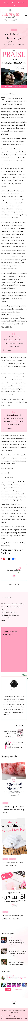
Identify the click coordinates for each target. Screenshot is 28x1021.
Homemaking (12, 859)
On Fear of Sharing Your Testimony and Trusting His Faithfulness (16, 942)
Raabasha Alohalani (14, 42)
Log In (14, 5)
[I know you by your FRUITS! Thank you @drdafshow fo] (14, 985)
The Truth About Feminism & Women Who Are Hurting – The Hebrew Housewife (13, 607)
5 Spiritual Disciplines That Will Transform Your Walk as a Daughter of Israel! (14, 809)
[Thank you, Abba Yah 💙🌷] (19, 985)
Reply (3, 621)
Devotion (14, 29)
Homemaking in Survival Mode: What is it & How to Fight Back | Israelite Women (18, 953)
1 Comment (21, 44)
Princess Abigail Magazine (11, 1016)
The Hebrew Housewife (18, 1010)
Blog (2, 1016)
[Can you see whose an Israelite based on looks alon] (9, 985)
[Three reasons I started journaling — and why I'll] (24, 985)
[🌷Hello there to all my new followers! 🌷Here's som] (3, 985)
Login (25, 1018)
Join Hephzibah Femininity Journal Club (12, 1018)
